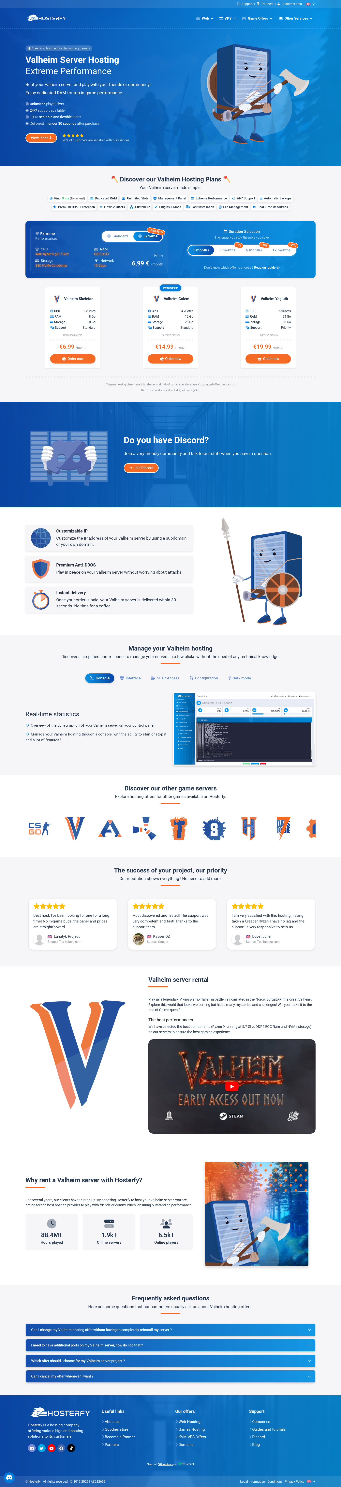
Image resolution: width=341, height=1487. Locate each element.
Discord (258, 1437)
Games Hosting (192, 1429)
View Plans (40, 138)
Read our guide (265, 267)
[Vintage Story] (283, 828)
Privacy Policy (294, 1481)
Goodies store (116, 1429)
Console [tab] (103, 678)
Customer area (292, 4)
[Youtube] (52, 1448)
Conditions (274, 1481)
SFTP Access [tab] (168, 678)
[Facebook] (61, 1448)
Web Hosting (189, 1421)
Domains (186, 1444)
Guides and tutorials (269, 1429)
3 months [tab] (229, 248)
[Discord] (32, 1448)
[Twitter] (42, 1448)
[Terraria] (110, 828)
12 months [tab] (283, 248)
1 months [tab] (201, 250)
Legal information (252, 1481)
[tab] (117, 236)
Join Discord (143, 468)
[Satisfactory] (144, 828)
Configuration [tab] (206, 678)
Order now (75, 359)
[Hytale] (179, 828)
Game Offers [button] (258, 18)
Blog (256, 1444)
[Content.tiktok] (71, 1448)
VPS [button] (228, 18)
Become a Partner (120, 1437)
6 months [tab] (256, 248)
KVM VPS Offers (192, 1437)
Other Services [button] (296, 18)
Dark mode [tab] (242, 678)
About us (112, 1421)
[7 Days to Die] (214, 828)
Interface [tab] (133, 678)
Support (247, 4)
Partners (267, 4)
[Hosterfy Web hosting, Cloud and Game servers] (46, 18)
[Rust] (75, 828)
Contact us (261, 1421)
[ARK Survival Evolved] (40, 828)
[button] (310, 4)
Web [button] (205, 18)
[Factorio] (249, 828)
